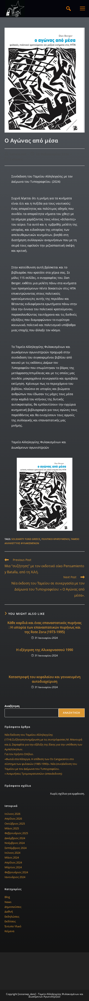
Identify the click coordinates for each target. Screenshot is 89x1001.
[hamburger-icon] (82, 8)
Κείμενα (9, 931)
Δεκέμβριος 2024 (15, 838)
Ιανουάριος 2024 (15, 877)
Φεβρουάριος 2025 (16, 833)
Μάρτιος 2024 (13, 867)
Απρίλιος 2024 (13, 862)
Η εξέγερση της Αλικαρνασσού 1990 (44, 649)
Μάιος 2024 (12, 857)
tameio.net (18, 154)
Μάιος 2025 (12, 828)
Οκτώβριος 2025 (15, 823)
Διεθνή (9, 911)
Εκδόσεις (16, 159)
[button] (68, 9)
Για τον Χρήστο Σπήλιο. (19, 754)
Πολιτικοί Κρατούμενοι (55, 539)
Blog (7, 897)
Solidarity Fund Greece (25, 539)
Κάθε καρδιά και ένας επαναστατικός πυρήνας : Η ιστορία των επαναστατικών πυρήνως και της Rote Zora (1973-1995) (44, 627)
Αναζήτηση (12, 706)
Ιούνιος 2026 (12, 814)
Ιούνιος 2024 (12, 853)
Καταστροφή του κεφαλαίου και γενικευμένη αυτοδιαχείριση (45, 679)
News (8, 902)
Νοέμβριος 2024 (15, 843)
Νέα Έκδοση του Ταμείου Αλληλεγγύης (29, 735)
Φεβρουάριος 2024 (16, 872)
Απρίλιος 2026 (13, 818)
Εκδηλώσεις (12, 916)
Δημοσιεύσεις (13, 907)
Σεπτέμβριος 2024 (15, 848)
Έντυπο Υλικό (13, 926)
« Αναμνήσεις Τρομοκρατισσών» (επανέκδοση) (33, 773)
